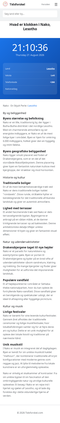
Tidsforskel (17, 4)
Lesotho (51, 68)
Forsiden (46, 4)
